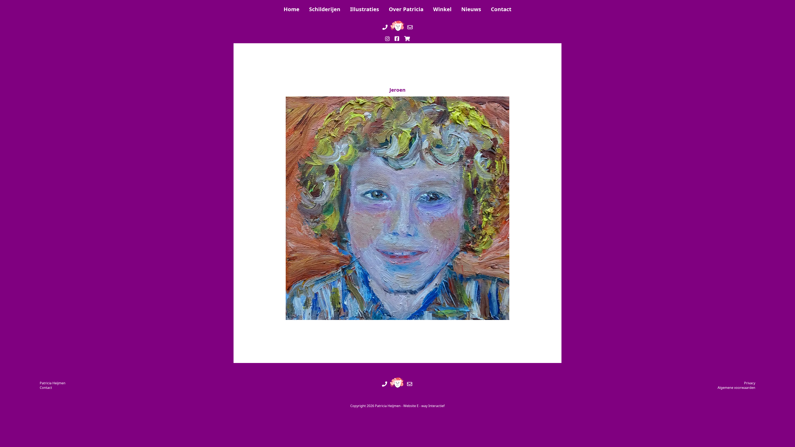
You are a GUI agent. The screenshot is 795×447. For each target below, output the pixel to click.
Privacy (749, 383)
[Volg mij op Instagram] (387, 34)
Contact (46, 387)
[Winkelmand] (407, 34)
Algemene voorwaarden (736, 387)
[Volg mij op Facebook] (397, 34)
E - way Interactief (431, 406)
